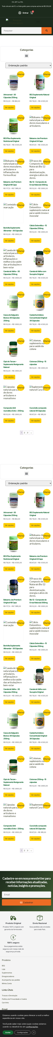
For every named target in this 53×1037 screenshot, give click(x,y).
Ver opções (9, 107)
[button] (26, 55)
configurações (32, 1026)
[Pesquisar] (46, 30)
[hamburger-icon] (38, 22)
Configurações (22, 1032)
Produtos (6, 960)
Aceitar (8, 1032)
